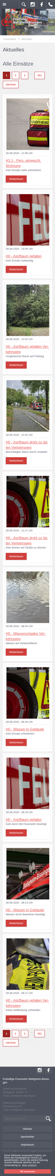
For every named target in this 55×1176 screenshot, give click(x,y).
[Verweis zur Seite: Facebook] (41, 4)
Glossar (27, 1128)
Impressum (27, 1144)
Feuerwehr (10, 39)
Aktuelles (26, 39)
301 (39, 75)
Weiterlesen (16, 179)
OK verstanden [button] (27, 1171)
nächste (11, 84)
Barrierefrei (27, 1136)
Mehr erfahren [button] (29, 1165)
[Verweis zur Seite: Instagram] (32, 4)
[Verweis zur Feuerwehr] (21, 26)
